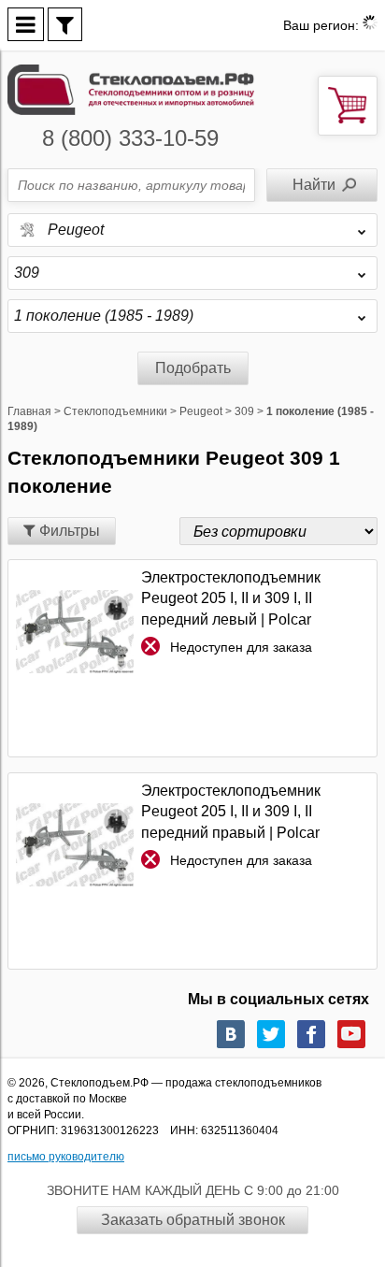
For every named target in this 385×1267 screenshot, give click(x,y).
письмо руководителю (65, 1156)
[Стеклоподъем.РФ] (130, 88)
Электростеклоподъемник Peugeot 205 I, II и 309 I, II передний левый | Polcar (231, 598)
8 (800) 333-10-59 (130, 138)
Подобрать (193, 368)
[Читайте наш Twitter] (271, 1034)
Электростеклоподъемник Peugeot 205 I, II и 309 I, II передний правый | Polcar (231, 812)
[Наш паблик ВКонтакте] (231, 1034)
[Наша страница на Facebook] (311, 1034)
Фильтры (68, 531)
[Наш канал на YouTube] (351, 1034)
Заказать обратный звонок (193, 1220)
